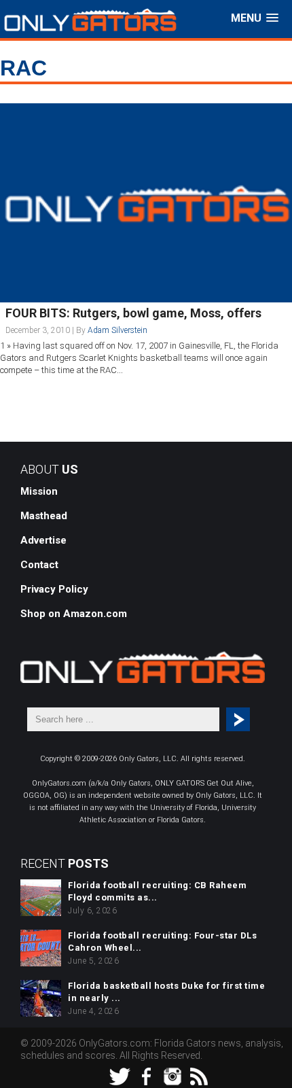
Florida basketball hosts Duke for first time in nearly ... (166, 992)
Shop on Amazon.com (73, 614)
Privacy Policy (54, 589)
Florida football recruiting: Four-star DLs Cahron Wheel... (162, 941)
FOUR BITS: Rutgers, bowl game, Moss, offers (133, 313)
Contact (39, 565)
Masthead (43, 516)
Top (280, 1076)
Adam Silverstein (117, 330)
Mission (39, 491)
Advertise (43, 540)
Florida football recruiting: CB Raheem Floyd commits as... (157, 891)
